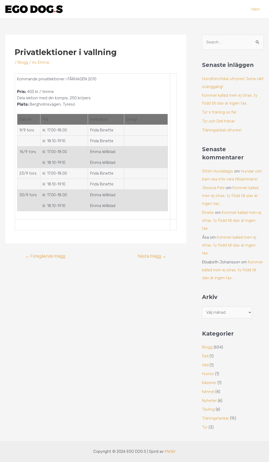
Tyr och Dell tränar (218, 121)
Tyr (205, 427)
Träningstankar (215, 418)
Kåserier (209, 382)
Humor (208, 373)
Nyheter (209, 400)
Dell (205, 356)
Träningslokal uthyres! (221, 130)
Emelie (208, 212)
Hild (205, 365)
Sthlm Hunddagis (217, 171)
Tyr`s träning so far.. (220, 112)
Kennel (208, 391)
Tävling (208, 409)
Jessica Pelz (213, 187)
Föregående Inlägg (45, 256)
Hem (255, 9)
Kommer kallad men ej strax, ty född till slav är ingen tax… (230, 195)
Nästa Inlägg (152, 256)
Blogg (23, 62)
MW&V (170, 451)
